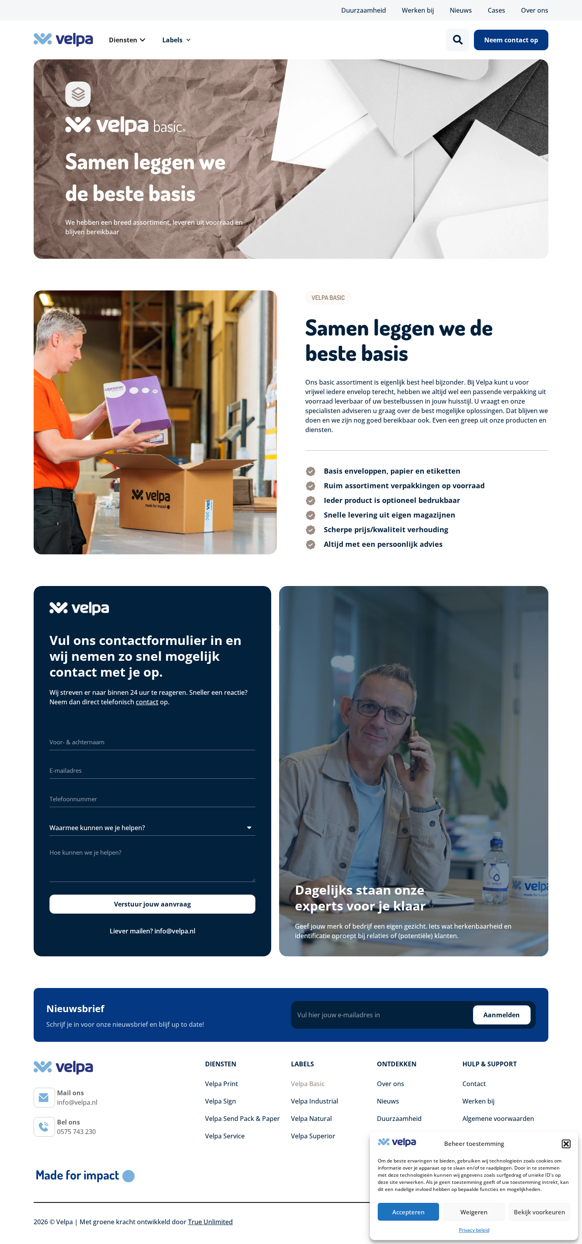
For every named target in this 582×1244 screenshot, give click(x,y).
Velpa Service (225, 1136)
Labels (172, 40)
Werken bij (418, 10)
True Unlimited (210, 1221)
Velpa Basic (308, 1084)
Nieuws (461, 10)
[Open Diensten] (142, 40)
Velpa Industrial (314, 1101)
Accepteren (408, 1212)
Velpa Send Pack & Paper (242, 1119)
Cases (496, 10)
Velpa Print (221, 1084)
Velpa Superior (313, 1136)
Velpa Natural (311, 1119)
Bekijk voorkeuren (539, 1212)
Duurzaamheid (363, 10)
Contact (474, 1084)
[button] (566, 1144)
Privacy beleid (474, 1230)
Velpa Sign (220, 1101)
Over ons (534, 10)
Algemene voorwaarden (498, 1119)
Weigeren (473, 1212)
